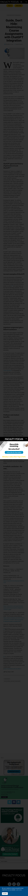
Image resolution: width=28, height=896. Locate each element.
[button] (26, 438)
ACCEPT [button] (5, 893)
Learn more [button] (19, 889)
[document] (14, 448)
